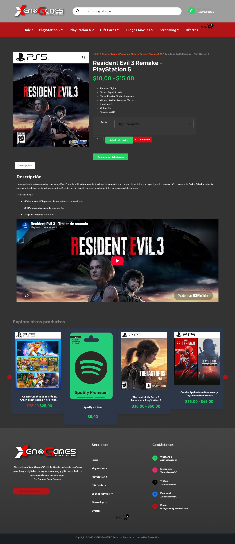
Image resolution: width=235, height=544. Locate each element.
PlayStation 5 (49, 30)
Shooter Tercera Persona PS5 (146, 54)
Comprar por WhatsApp (110, 156)
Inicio (29, 30)
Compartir (144, 139)
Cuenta (103, 122)
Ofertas (192, 30)
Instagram (166, 468)
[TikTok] (155, 482)
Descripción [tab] (25, 165)
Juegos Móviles (138, 30)
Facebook (165, 492)
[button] (83, 57)
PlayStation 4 (80, 30)
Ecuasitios (154, 537)
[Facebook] (155, 494)
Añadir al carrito (119, 140)
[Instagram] (155, 470)
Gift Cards (108, 30)
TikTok (164, 480)
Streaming (168, 30)
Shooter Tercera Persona (115, 54)
